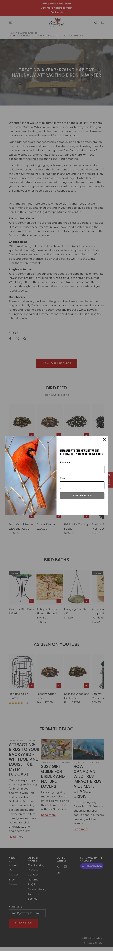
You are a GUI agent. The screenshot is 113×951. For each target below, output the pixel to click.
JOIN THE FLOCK (82, 495)
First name (65, 462)
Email (63, 478)
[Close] (104, 439)
